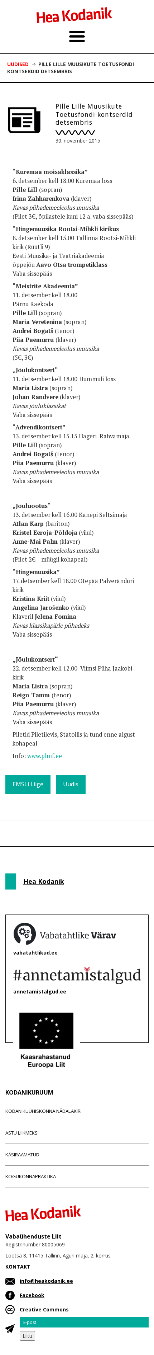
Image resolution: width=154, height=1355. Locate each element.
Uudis (70, 784)
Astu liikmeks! (22, 1133)
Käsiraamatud (22, 1154)
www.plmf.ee (44, 756)
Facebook (32, 1295)
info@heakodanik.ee (46, 1280)
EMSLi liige (28, 784)
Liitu (27, 1335)
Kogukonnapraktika (30, 1176)
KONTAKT (17, 1266)
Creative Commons (44, 1309)
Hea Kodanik (43, 881)
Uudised (18, 64)
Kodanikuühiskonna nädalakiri (43, 1111)
